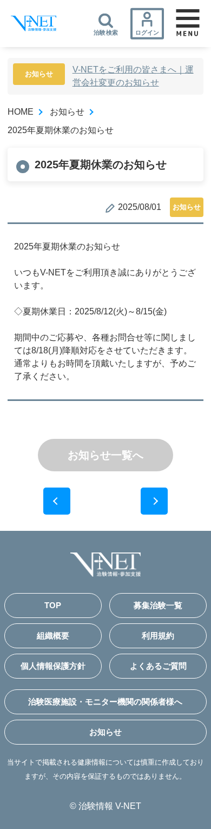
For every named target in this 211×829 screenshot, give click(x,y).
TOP (52, 605)
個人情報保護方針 (53, 665)
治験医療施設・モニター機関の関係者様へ (105, 701)
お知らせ (67, 111)
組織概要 (53, 635)
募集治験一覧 (158, 605)
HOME (21, 111)
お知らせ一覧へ (105, 455)
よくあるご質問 (158, 665)
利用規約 (158, 635)
